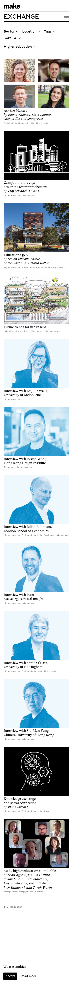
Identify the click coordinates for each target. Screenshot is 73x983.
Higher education (18, 46)
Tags (48, 31)
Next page (16, 906)
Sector (9, 31)
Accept (10, 976)
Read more (29, 976)
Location (29, 31)
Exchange (21, 16)
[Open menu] (66, 16)
